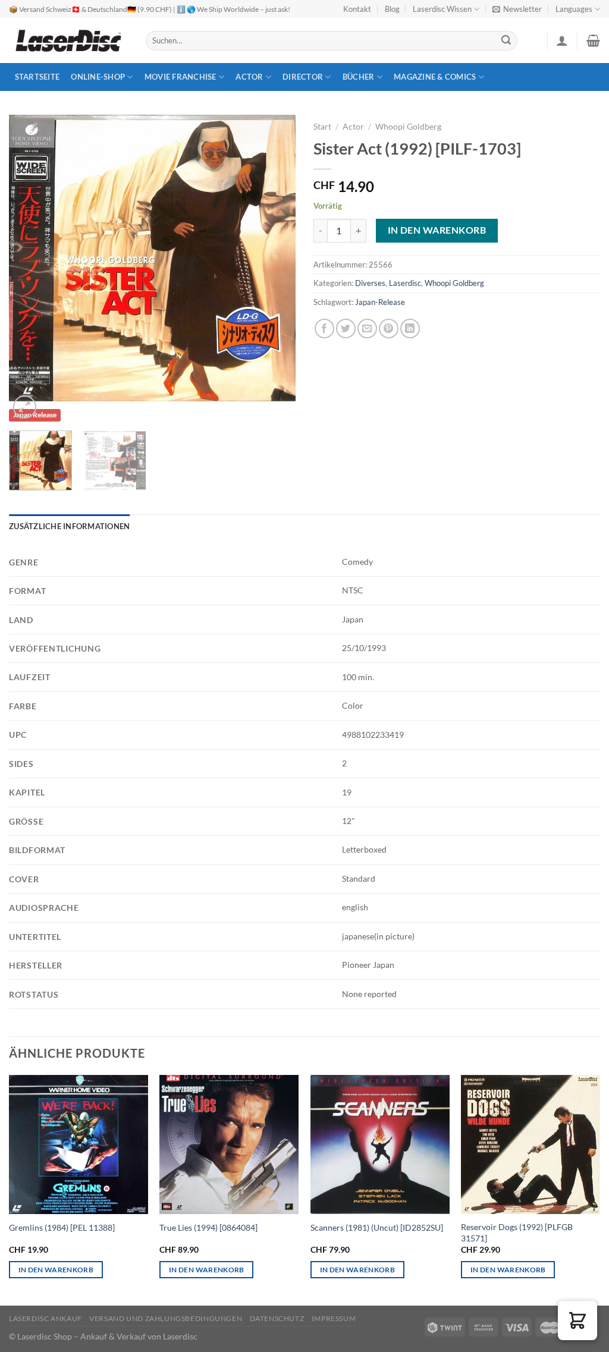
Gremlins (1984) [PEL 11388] (62, 1227)
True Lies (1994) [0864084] (208, 1227)
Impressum (334, 1318)
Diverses (370, 283)
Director (302, 76)
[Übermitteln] (507, 41)
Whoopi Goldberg (408, 126)
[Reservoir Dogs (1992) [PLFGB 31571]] (530, 1144)
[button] (577, 1320)
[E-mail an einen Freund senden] (367, 328)
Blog (392, 9)
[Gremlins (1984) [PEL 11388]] (78, 1144)
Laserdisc (405, 283)
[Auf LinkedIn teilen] (410, 328)
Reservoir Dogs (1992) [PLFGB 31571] (517, 1232)
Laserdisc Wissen (442, 9)
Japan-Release (380, 302)
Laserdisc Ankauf (45, 1318)
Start (322, 126)
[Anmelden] (562, 40)
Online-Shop (98, 76)
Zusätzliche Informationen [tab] (69, 526)
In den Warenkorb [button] (56, 1270)
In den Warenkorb (437, 230)
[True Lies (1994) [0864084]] (229, 1144)
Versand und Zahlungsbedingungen (165, 1318)
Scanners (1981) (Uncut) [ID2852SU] (376, 1227)
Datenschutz (277, 1318)
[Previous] (29, 258)
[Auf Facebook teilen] (324, 328)
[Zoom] (24, 407)
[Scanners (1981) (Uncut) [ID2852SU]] (380, 1144)
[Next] (274, 258)
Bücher (359, 76)
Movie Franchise (180, 76)
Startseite (37, 76)
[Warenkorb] (593, 40)
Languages (573, 9)
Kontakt (357, 9)
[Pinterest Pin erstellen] (388, 328)
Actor (249, 76)
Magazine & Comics (435, 76)
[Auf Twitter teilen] (346, 328)
